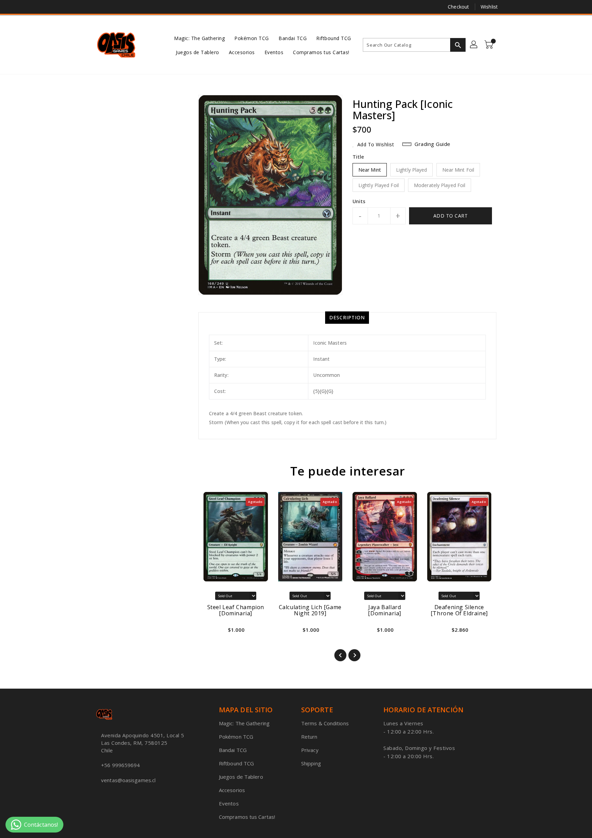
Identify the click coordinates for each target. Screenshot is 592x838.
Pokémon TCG (236, 736)
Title (358, 156)
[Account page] (474, 45)
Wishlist (489, 6)
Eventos (229, 803)
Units (359, 201)
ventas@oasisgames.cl (128, 780)
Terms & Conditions (325, 723)
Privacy (310, 750)
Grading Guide (433, 143)
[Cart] (489, 45)
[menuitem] (199, 38)
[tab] (347, 317)
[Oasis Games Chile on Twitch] (125, 7)
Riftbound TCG (236, 763)
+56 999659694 (120, 765)
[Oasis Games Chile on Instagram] (112, 7)
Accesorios (232, 790)
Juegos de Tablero (241, 776)
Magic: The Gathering (244, 723)
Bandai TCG (233, 750)
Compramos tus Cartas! (247, 816)
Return (309, 736)
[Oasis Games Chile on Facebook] (86, 7)
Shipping (311, 763)
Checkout (458, 6)
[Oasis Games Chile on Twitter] (99, 7)
